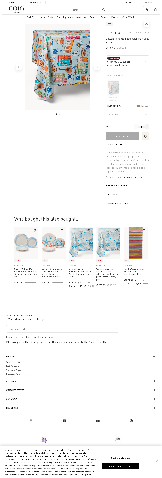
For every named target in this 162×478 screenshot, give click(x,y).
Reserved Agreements (17, 374)
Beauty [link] (94, 17)
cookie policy (84, 474)
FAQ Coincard (12, 366)
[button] (19, 67)
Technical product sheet (118, 185)
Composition (112, 194)
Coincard (128, 2)
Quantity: (111, 127)
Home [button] (41, 17)
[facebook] (64, 421)
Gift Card (11, 381)
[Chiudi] (156, 461)
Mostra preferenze (120, 458)
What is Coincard (14, 362)
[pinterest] (131, 421)
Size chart (144, 106)
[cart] (155, 9)
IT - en (12, 2)
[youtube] (98, 421)
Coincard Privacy (14, 370)
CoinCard (10, 356)
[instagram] (31, 421)
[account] (146, 9)
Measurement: (113, 106)
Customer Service (15, 390)
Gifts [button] (51, 17)
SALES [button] (31, 17)
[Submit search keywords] (103, 9)
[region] (81, 462)
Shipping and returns (117, 203)
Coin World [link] (128, 17)
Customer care (35, 2)
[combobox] (87, 9)
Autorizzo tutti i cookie (120, 466)
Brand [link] (104, 17)
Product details (114, 144)
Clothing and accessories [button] (71, 17)
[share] (146, 23)
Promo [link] (115, 17)
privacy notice (38, 342)
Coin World (11, 399)
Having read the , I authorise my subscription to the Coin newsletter (59, 342)
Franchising (12, 408)
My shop (149, 2)
